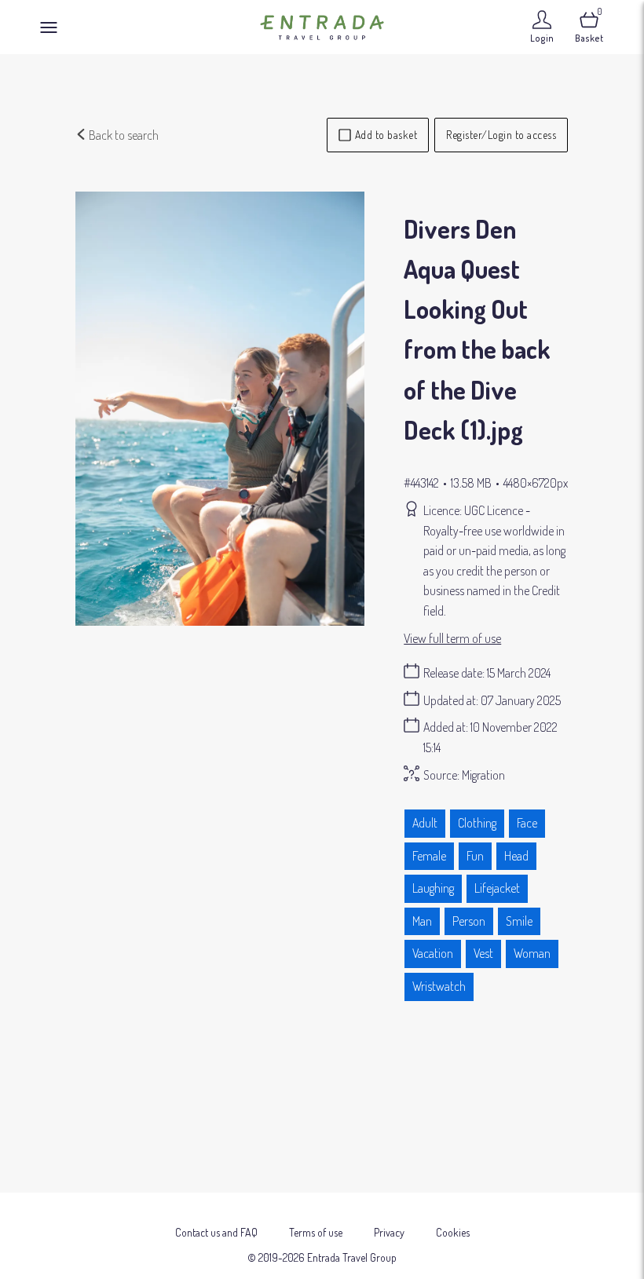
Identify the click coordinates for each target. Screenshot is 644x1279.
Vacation (432, 953)
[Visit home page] (321, 27)
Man (422, 921)
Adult (424, 823)
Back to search (122, 135)
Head (516, 856)
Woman (532, 953)
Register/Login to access (501, 134)
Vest (483, 953)
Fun (475, 856)
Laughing (433, 888)
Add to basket (386, 134)
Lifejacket (497, 888)
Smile (519, 921)
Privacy (389, 1232)
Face (527, 823)
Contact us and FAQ (216, 1232)
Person (468, 921)
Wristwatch (439, 986)
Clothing (477, 823)
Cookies (453, 1232)
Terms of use (315, 1232)
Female (429, 856)
